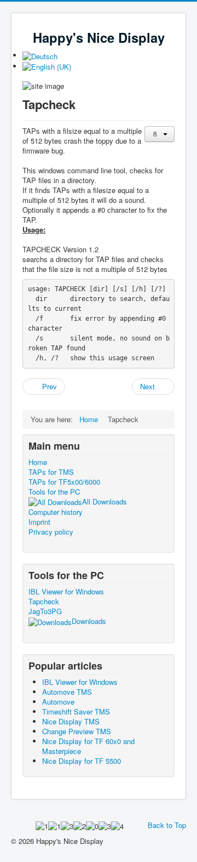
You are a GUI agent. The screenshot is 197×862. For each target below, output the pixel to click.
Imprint (39, 522)
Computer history (55, 512)
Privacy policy (50, 532)
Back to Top (167, 825)
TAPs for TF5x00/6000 (64, 482)
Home (37, 462)
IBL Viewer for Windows (66, 592)
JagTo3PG (45, 611)
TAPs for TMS (51, 472)
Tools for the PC (54, 492)
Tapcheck (43, 601)
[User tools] (159, 134)
